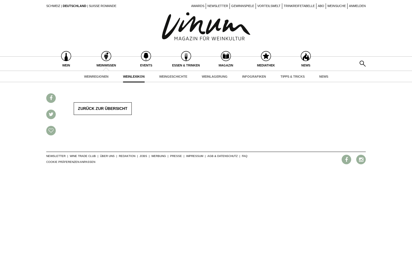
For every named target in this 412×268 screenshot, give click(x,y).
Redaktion (127, 156)
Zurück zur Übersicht (103, 108)
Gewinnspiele (242, 6)
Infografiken (254, 76)
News (323, 76)
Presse (176, 156)
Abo (321, 6)
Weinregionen (96, 76)
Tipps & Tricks (293, 76)
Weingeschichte (173, 76)
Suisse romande (102, 6)
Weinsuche (336, 6)
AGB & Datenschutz (222, 156)
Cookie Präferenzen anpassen (70, 161)
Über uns (107, 156)
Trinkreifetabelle (299, 6)
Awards (197, 6)
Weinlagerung (215, 76)
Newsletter (217, 6)
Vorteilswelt (269, 6)
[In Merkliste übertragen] (51, 130)
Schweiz (53, 6)
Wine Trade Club (83, 156)
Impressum (194, 156)
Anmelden (357, 6)
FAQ (244, 156)
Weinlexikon (134, 76)
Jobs (143, 156)
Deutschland (74, 6)
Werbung (158, 156)
